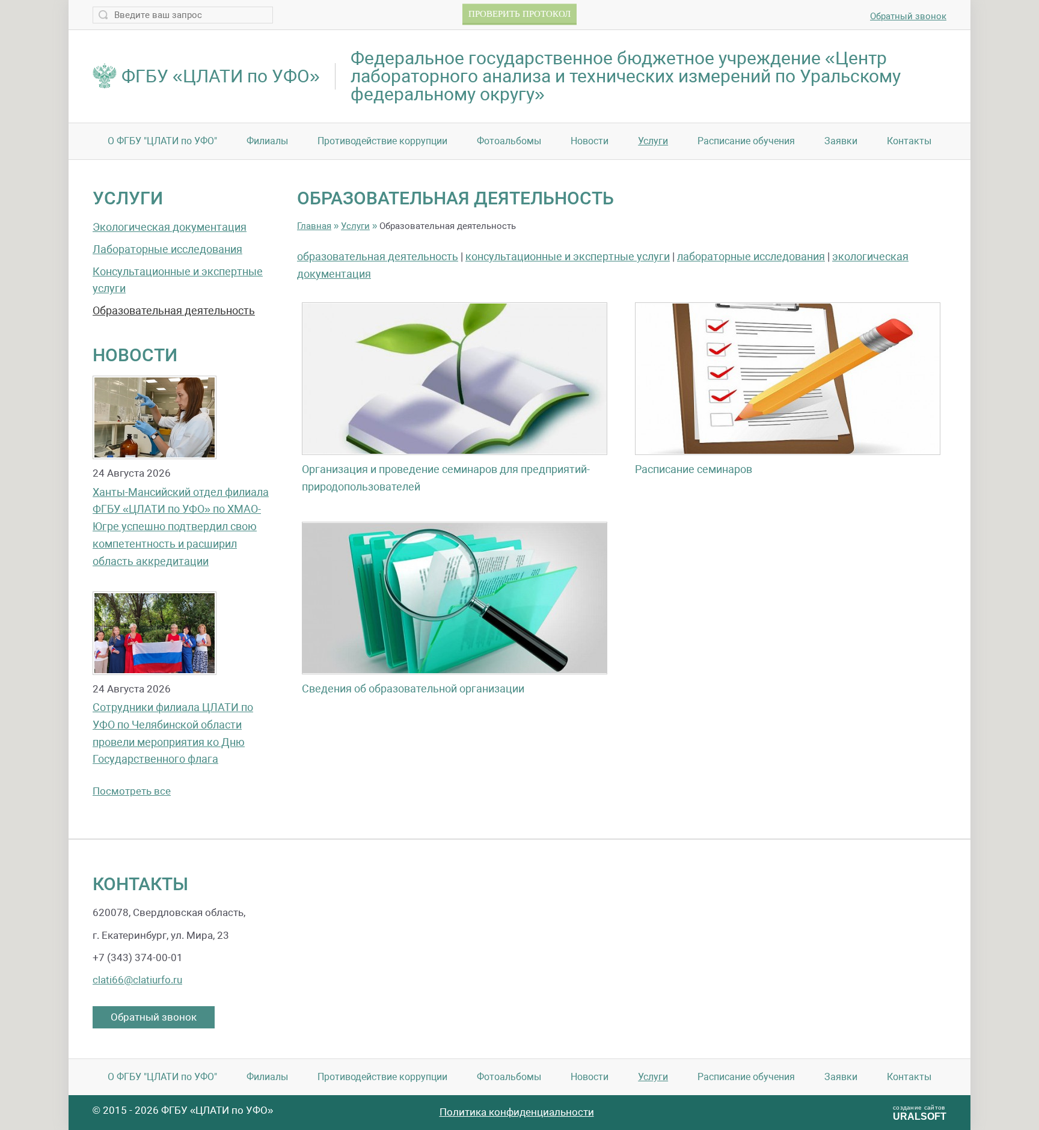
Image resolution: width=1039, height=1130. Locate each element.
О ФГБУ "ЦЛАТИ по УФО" (162, 141)
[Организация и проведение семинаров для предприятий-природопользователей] (454, 378)
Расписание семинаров (693, 469)
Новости (589, 141)
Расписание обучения (746, 141)
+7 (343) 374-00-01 (138, 957)
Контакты (909, 141)
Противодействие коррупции (382, 141)
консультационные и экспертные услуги (567, 256)
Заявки (840, 141)
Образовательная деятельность (174, 310)
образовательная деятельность (377, 256)
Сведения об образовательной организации (413, 688)
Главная (314, 226)
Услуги (653, 141)
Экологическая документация (170, 227)
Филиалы (267, 141)
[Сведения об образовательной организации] (454, 598)
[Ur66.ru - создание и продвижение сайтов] (882, 1112)
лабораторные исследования (751, 256)
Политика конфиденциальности (517, 1112)
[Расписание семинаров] (788, 378)
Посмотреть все (132, 791)
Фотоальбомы (509, 141)
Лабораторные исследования (167, 249)
